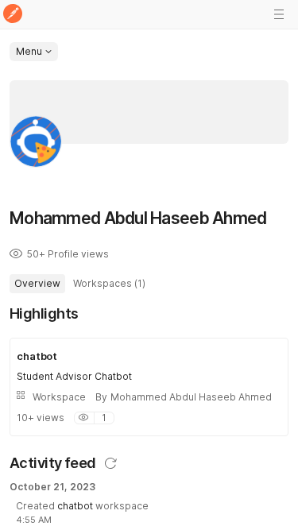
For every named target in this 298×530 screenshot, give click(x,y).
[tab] (37, 283)
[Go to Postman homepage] (12, 14)
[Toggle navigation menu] (278, 14)
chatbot (75, 506)
